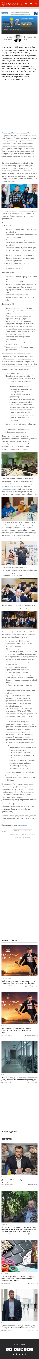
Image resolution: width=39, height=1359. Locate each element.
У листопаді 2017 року (10, 133)
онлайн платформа (22, 838)
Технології (8, 29)
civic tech (26, 831)
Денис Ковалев (33, 1283)
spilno (16, 831)
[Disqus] (20, 911)
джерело (24, 825)
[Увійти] (25, 1354)
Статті (33, 4)
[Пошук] (13, 1354)
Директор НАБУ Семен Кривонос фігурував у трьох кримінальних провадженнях (19, 1181)
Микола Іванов (33, 1184)
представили (21, 573)
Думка (28, 4)
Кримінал (5, 1323)
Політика (5, 1224)
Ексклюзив (17, 29)
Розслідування (37, 4)
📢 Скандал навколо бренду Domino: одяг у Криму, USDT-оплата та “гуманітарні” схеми (19, 1327)
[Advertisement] (19, 109)
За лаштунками (7, 978)
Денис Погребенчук (32, 986)
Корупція (5, 1025)
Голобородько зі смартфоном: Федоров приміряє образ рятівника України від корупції (16, 1030)
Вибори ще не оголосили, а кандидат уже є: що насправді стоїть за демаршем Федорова (19, 982)
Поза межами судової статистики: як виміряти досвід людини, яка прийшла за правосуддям (19, 1079)
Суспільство (6, 1075)
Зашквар (5, 1273)
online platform (28, 834)
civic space (14, 834)
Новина (23, 4)
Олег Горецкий (33, 1082)
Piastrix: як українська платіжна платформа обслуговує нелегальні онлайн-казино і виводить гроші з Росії (18, 1278)
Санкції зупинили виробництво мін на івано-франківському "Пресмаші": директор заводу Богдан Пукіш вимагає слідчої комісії (19, 1229)
